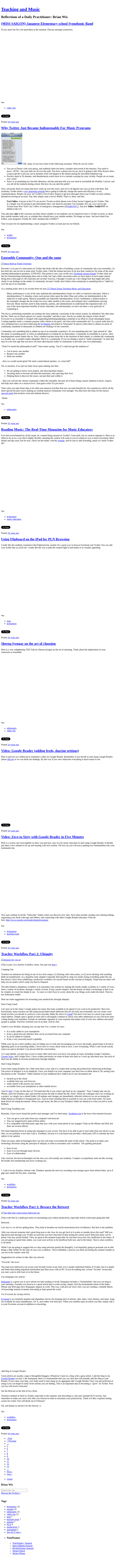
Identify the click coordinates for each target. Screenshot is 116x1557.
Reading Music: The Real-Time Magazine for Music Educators (47, 429)
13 (8, 1466)
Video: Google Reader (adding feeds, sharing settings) (40, 751)
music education (14, 519)
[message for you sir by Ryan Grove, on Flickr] (11, 960)
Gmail (69, 1014)
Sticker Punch (18, 1551)
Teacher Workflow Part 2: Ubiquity (27, 954)
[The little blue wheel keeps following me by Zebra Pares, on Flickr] (20, 1213)
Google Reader (8, 1378)
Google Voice (7, 1056)
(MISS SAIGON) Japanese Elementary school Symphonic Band (47, 23)
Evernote (5, 1299)
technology (12, 237)
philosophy (12, 409)
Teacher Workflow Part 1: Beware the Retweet (35, 1207)
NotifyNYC (72, 206)
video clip (11, 108)
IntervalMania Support (22, 1545)
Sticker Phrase (18, 1553)
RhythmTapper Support (23, 1548)
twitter (9, 235)
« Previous (11, 1441)
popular (10, 1509)
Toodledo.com (74, 1113)
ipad (9, 621)
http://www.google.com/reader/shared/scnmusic (27, 920)
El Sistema (45, 324)
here (54, 964)
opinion (10, 1522)
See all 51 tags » (14, 1532)
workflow (11, 1184)
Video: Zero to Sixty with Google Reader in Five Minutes (42, 837)
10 (8, 1459)
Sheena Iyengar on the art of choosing (28, 643)
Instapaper (5, 1281)
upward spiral (7, 393)
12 (8, 1464)
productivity (12, 1527)
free (10, 1091)
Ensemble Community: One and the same (31, 257)
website (61, 440)
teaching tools (13, 934)
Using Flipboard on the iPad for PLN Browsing (35, 539)
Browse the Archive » (11, 1493)
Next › (9, 1471)
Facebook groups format (84, 273)
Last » (9, 1474)
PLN (9, 1524)
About (9, 1479)
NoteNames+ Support (22, 1543)
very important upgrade (34, 191)
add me (10, 759)
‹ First (9, 1438)
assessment (12, 1529)
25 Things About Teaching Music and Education (69, 288)
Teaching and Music (20, 9)
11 (8, 1461)
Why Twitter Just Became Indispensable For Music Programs (46, 128)
